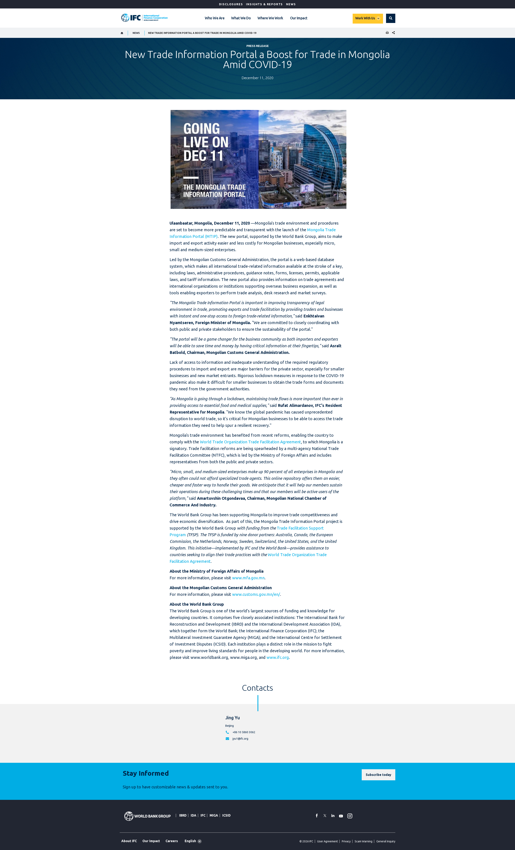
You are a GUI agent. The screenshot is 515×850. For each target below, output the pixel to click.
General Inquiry (385, 841)
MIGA (214, 815)
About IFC (129, 841)
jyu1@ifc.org (240, 738)
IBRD (182, 815)
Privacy (346, 841)
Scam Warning (363, 841)
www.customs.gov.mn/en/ (256, 594)
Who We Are (214, 18)
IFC (203, 815)
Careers (172, 841)
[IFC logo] (144, 17)
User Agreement (327, 841)
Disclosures (231, 4)
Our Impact (298, 18)
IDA (193, 815)
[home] (122, 33)
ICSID (226, 815)
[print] (386, 33)
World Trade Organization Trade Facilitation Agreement (250, 442)
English (190, 841)
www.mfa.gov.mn (248, 577)
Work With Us (365, 18)
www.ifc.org (278, 657)
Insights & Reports (264, 4)
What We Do (241, 18)
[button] (390, 18)
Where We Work (270, 18)
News (291, 4)
